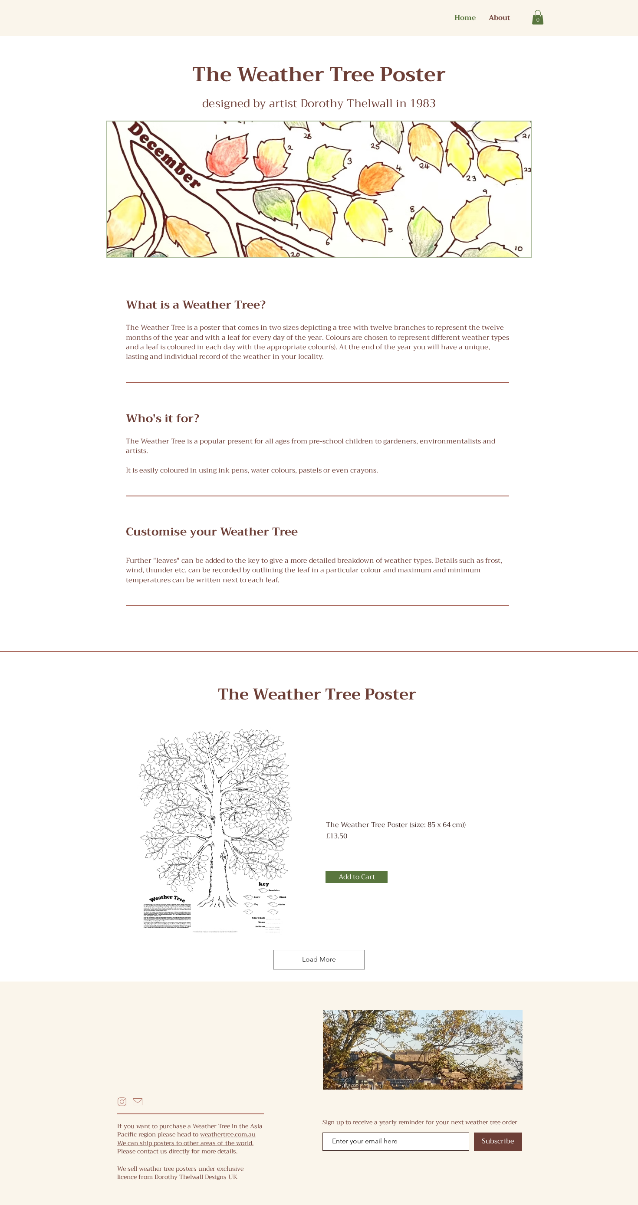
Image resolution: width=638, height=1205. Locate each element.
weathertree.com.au (228, 1134)
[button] (538, 17)
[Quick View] (215, 831)
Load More (319, 959)
